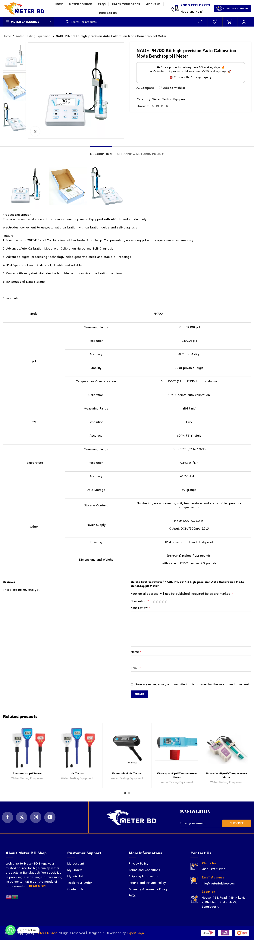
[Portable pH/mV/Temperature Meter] (226, 748)
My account (75, 864)
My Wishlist (75, 876)
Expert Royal (136, 933)
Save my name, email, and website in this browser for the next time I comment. (192, 684)
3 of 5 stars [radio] (160, 601)
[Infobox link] (190, 8)
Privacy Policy (138, 864)
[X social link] (152, 106)
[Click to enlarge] (35, 131)
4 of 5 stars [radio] (163, 601)
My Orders (75, 870)
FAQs (132, 896)
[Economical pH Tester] (27, 748)
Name (136, 652)
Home (7, 36)
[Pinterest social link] (157, 106)
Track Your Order (79, 883)
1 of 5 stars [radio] (154, 601)
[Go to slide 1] (125, 793)
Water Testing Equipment (33, 36)
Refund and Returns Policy (147, 883)
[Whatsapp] (10, 930)
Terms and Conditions (144, 870)
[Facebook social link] (148, 106)
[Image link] (130, 817)
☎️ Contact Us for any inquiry (191, 77)
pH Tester (77, 773)
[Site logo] (23, 8)
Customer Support (236, 8)
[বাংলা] (15, 897)
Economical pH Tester (27, 773)
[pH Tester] (77, 748)
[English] (9, 897)
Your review (140, 608)
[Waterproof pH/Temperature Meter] (177, 748)
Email (136, 668)
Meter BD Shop (47, 933)
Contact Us (75, 889)
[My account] (244, 22)
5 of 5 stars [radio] (166, 601)
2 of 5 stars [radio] (157, 601)
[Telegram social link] (167, 106)
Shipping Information (143, 876)
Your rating (140, 601)
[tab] (101, 152)
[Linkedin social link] (162, 106)
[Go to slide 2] (129, 793)
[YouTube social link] (49, 817)
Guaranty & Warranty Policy (148, 889)
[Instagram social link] (35, 817)
